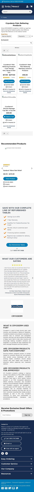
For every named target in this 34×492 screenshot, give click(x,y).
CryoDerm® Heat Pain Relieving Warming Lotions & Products (25, 67)
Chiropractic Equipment (18, 482)
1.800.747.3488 (19, 1)
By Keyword (4, 40)
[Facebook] (2, 453)
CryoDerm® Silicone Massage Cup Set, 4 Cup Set (9, 108)
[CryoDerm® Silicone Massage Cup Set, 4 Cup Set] (9, 100)
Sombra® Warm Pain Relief (12, 170)
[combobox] (17, 11)
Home (5, 17)
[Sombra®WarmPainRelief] (17, 155)
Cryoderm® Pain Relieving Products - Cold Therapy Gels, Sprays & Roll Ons (8, 68)
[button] (9, 87)
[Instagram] (6, 453)
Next (32, 168)
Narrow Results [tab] (6, 36)
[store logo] (12, 7)
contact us (9, 426)
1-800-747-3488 (18, 250)
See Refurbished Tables (17, 245)
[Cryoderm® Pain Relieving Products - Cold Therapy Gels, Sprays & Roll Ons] (9, 58)
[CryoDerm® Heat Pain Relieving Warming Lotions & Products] (25, 58)
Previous (2, 168)
